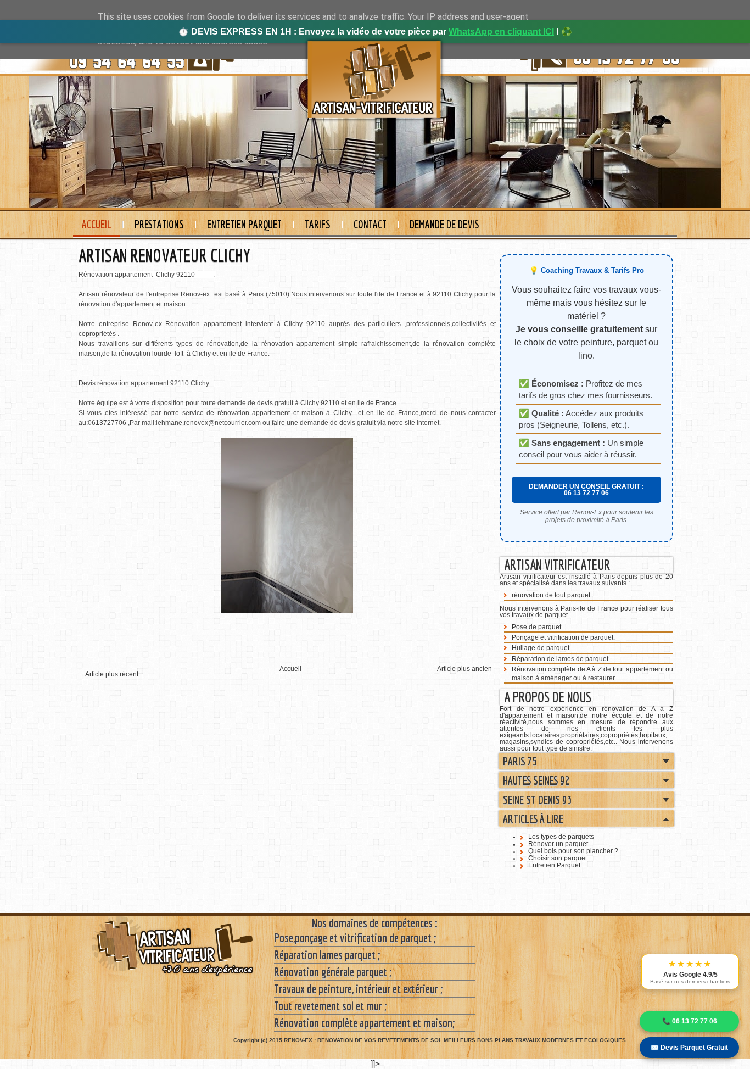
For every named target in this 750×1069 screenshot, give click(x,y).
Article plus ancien (464, 669)
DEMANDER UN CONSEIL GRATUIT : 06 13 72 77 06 (586, 489)
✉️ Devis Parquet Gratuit (689, 1047)
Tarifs (318, 224)
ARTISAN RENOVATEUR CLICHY (164, 255)
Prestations (159, 224)
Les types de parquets (561, 836)
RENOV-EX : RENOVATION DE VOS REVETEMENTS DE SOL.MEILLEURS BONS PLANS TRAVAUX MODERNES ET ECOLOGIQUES (455, 1040)
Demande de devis (444, 224)
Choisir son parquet (557, 858)
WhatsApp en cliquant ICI (501, 31)
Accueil (96, 224)
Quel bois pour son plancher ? (573, 851)
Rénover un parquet (558, 844)
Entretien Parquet (244, 224)
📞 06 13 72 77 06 (689, 1021)
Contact (370, 224)
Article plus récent (111, 674)
